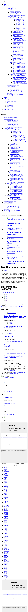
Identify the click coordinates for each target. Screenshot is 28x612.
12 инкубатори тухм (18, 31)
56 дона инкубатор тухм (19, 48)
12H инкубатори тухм (15, 9)
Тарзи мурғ (9, 93)
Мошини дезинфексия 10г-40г (17, 91)
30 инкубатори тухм (18, 36)
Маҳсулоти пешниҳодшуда (10, 117)
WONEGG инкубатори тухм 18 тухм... (14, 233)
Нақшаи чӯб (10, 95)
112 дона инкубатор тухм (19, 55)
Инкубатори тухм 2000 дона (20, 78)
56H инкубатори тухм (15, 12)
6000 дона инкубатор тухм (19, 81)
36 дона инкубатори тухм (19, 40)
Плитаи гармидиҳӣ (11, 86)
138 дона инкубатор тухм (19, 60)
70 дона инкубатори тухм (16, 13)
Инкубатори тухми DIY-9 (19, 137)
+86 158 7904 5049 (13, 373)
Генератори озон (11, 87)
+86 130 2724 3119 (8, 391)
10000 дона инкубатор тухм (20, 83)
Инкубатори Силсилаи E (16, 56)
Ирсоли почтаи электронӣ (7, 377)
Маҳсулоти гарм (5, 306)
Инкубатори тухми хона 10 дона (20, 29)
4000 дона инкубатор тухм (19, 79)
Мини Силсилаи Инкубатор (17, 17)
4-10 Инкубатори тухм (18, 19)
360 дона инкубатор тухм (19, 65)
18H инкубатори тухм (15, 11)
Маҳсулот (6, 5)
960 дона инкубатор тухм (19, 71)
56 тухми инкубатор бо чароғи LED (18, 50)
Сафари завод (10, 106)
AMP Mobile (21, 306)
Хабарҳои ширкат (11, 99)
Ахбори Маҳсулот (11, 101)
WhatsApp (3, 378)
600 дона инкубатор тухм (19, 67)
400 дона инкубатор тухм (19, 75)
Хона (5, 4)
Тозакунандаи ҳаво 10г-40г (16, 90)
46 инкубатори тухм (18, 58)
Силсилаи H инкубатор (16, 62)
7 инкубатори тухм (20, 21)
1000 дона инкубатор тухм (19, 77)
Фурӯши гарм (10, 7)
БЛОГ (8, 102)
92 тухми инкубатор (18, 59)
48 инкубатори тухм (18, 46)
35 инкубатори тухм (18, 39)
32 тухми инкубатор (18, 38)
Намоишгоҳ (10, 105)
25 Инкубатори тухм (15, 151)
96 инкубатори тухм (18, 54)
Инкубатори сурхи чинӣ (16, 74)
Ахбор (5, 98)
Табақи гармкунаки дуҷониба (17, 15)
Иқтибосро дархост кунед (7, 292)
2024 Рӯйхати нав (11, 8)
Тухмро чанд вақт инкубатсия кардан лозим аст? (13, 356)
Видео (5, 97)
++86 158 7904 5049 (9, 414)
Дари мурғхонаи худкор (13, 85)
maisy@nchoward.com (19, 372)
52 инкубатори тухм (18, 47)
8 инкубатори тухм (20, 23)
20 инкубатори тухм (18, 34)
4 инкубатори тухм (20, 20)
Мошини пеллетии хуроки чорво (15, 94)
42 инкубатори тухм (18, 42)
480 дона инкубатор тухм (19, 66)
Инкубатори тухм (11, 16)
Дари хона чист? (9, 336)
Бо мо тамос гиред (8, 109)
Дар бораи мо (7, 103)
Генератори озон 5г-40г (16, 89)
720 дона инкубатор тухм (19, 69)
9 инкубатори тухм (20, 24)
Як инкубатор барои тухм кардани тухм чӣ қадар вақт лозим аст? (15, 316)
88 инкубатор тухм (17, 52)
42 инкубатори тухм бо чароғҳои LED (18, 44)
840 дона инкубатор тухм (19, 70)
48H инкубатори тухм (12, 123)
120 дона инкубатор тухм (19, 63)
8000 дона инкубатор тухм (19, 82)
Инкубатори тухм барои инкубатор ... (14, 252)
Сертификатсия (10, 108)
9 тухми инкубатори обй (19, 139)
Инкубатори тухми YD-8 (19, 135)
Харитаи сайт (13, 306)
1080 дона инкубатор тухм (19, 73)
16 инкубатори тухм (18, 32)
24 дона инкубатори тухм (19, 35)
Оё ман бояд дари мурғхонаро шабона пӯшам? (13, 326)
